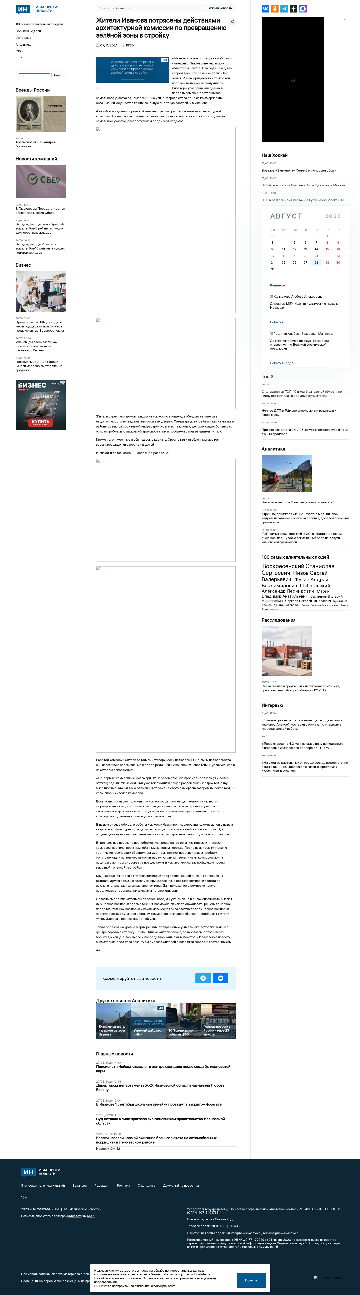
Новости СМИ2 (108, 1148)
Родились (277, 285)
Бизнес (23, 265)
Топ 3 (268, 376)
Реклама (123, 1185)
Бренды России (33, 90)
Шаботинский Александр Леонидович (296, 588)
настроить (120, 1286)
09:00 (274, 755)
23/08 (265, 422)
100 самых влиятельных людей (39, 24)
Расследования (279, 620)
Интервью (23, 37)
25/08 (19, 138)
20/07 (265, 736)
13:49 (27, 204)
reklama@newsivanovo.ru (281, 1233)
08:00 (274, 509)
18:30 (27, 240)
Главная (105, 8)
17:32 (273, 384)
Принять (251, 1280)
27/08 (19, 204)
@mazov (74, 1216)
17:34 (27, 138)
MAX (91, 1216)
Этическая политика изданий (43, 1185)
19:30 (273, 530)
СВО (19, 51)
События (276, 322)
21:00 (27, 318)
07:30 (273, 422)
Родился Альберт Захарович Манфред (303, 333)
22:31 (273, 192)
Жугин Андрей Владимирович (295, 582)
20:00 (27, 358)
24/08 (19, 240)
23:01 (273, 163)
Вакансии (79, 1185)
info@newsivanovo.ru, (246, 1233)
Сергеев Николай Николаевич (308, 601)
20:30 (27, 338)
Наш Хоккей (275, 155)
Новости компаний (36, 158)
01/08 (265, 713)
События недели (28, 31)
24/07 (19, 338)
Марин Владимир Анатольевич (296, 593)
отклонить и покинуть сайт (155, 1286)
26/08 (19, 318)
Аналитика (23, 44)
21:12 (273, 736)
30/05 (265, 755)
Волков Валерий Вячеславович (320, 605)
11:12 (26, 220)
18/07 (19, 358)
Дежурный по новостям (181, 1185)
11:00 (273, 682)
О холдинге (146, 1185)
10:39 (273, 403)
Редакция (101, 1185)
